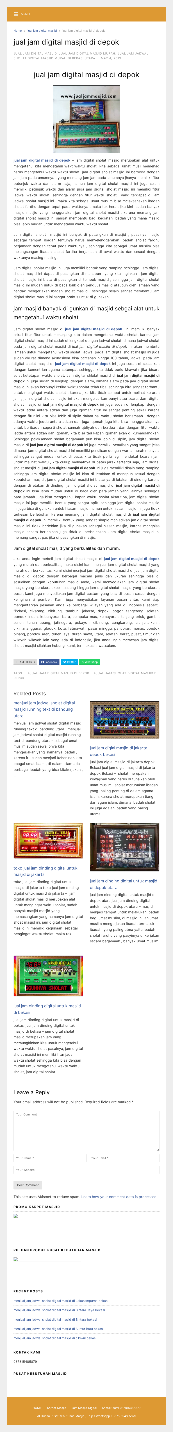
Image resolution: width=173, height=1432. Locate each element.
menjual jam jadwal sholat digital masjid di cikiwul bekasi (55, 1338)
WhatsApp (91, 662)
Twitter (70, 662)
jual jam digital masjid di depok (93, 329)
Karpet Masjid (56, 1408)
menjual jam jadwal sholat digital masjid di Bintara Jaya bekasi (59, 1310)
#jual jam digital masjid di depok (58, 673)
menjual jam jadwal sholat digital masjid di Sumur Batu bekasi (58, 1329)
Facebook (50, 662)
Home (18, 30)
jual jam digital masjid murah (87, 53)
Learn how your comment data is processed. (119, 1196)
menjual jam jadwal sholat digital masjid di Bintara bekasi (55, 1319)
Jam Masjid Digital (84, 1408)
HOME (37, 1408)
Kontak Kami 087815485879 (121, 1408)
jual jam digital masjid (42, 30)
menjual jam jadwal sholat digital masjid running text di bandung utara (44, 709)
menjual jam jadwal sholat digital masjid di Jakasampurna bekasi (61, 1301)
